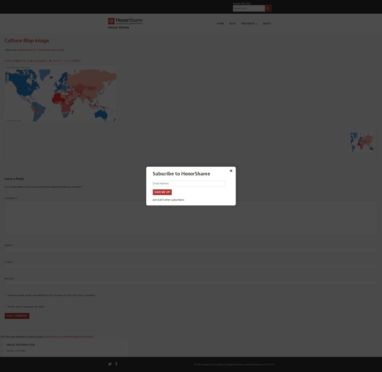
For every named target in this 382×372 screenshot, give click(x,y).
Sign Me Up (162, 192)
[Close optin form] (232, 171)
